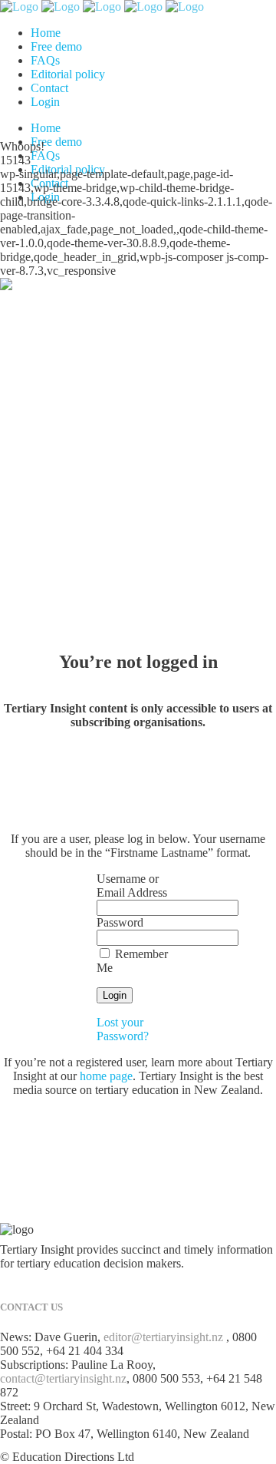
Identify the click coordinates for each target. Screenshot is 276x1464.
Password (120, 922)
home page (106, 1075)
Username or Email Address (132, 885)
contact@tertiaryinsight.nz (63, 1378)
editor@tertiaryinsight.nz (163, 1336)
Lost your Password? (123, 1029)
